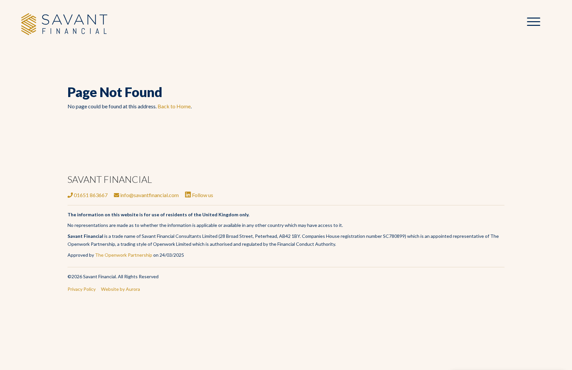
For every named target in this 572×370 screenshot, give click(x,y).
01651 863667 (90, 195)
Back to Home (174, 106)
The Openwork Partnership (123, 255)
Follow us (202, 195)
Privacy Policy (82, 289)
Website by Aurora (120, 289)
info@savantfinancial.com (149, 195)
